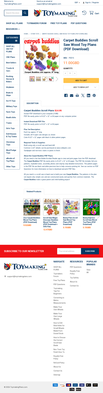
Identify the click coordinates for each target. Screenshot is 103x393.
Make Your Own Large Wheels (58, 316)
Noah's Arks (11, 117)
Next (56, 79)
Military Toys (11, 106)
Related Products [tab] (34, 192)
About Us (57, 367)
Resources (12, 29)
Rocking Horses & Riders (10, 79)
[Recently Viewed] (85, 13)
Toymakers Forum (36, 23)
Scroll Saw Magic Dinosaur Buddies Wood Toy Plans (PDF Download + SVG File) (50, 222)
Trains (9, 123)
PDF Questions (79, 23)
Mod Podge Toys (11, 151)
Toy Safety (74, 278)
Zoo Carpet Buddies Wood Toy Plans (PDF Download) (31, 220)
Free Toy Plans (58, 23)
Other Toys (10, 167)
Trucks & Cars (10, 69)
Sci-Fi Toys (11, 101)
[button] (81, 87)
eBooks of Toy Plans (10, 159)
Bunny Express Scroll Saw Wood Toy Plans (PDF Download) (90, 221)
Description (32, 103)
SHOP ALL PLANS (14, 23)
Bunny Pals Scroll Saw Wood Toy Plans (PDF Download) (70, 221)
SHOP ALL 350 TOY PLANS (10, 49)
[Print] (77, 95)
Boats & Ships (9, 94)
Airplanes (10, 87)
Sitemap (57, 375)
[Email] (71, 95)
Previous (26, 79)
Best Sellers (11, 63)
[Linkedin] (88, 95)
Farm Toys (10, 112)
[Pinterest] (94, 95)
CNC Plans (10, 57)
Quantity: (68, 68)
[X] (82, 95)
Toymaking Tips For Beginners (58, 291)
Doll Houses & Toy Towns (11, 135)
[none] (41, 56)
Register (95, 3)
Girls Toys (10, 128)
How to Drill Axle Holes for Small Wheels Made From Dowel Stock (59, 328)
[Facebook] (65, 95)
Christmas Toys (10, 143)
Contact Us (58, 371)
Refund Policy (59, 363)
